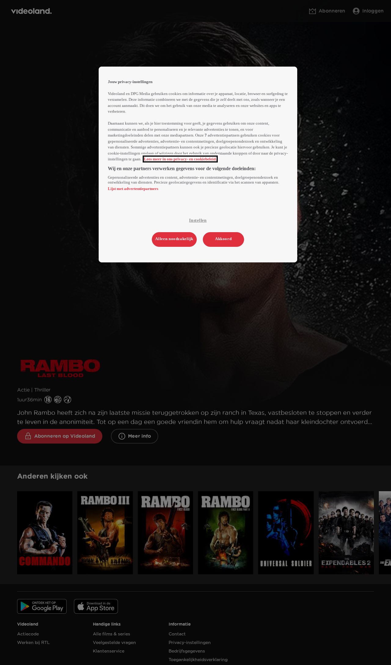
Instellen (197, 220)
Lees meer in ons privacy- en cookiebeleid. (180, 159)
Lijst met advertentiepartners (133, 188)
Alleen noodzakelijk (174, 238)
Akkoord (223, 238)
